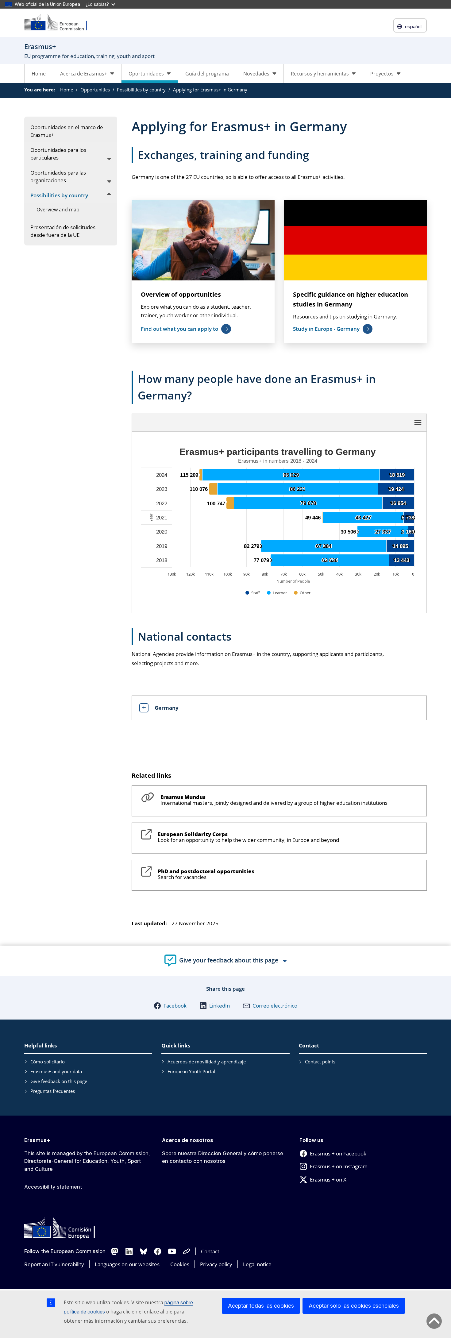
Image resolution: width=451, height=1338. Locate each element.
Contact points (320, 1061)
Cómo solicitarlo (47, 1061)
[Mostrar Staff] (252, 593)
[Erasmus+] (59, 23)
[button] (170, 1005)
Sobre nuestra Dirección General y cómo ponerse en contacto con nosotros (222, 1157)
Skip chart (213, 422)
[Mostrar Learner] (277, 593)
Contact (210, 1251)
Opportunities (95, 90)
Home (39, 73)
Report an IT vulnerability (54, 1264)
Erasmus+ (37, 1140)
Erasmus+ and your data (56, 1071)
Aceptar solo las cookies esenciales (354, 1305)
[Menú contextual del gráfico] (418, 422)
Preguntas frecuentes (52, 1091)
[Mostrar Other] (302, 593)
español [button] (413, 26)
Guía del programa (207, 73)
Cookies (179, 1264)
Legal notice (257, 1264)
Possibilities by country (141, 90)
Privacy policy (216, 1264)
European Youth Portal (191, 1071)
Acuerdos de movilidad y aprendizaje (207, 1061)
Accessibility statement (53, 1187)
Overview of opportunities (181, 294)
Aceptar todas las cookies (261, 1305)
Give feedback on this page (58, 1081)
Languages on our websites (127, 1264)
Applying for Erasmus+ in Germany (210, 90)
